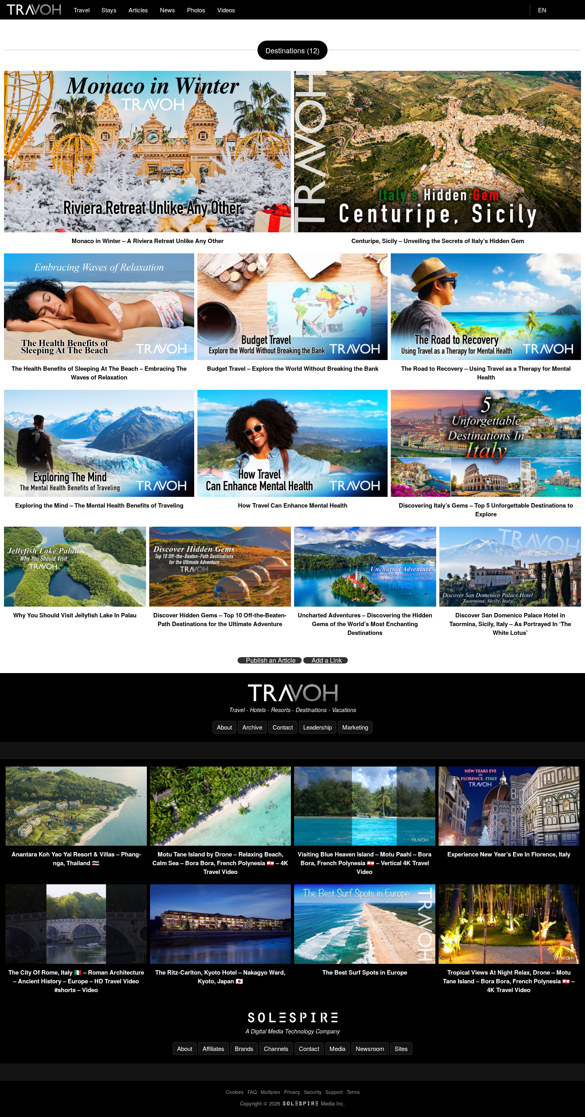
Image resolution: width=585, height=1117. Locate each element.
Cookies (235, 1091)
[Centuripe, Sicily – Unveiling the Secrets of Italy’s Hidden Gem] (437, 229)
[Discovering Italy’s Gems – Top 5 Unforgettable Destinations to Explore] (486, 493)
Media (337, 1048)
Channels (276, 1048)
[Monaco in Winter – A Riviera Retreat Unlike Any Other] (147, 229)
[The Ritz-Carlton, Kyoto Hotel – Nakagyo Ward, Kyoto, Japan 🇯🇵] (220, 961)
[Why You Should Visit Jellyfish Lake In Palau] (75, 603)
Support (334, 1091)
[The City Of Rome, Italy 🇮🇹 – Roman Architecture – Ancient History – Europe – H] (76, 961)
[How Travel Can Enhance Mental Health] (292, 493)
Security (313, 1091)
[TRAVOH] (292, 692)
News (167, 10)
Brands (244, 1048)
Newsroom (370, 1048)
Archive (252, 727)
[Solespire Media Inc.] (292, 1017)
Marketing (355, 727)
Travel (82, 10)
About (224, 727)
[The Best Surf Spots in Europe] (364, 961)
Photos (196, 10)
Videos (226, 10)
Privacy (292, 1091)
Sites (401, 1048)
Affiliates (213, 1048)
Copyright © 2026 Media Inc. (292, 1103)
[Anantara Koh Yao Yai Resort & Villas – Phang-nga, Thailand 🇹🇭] (76, 843)
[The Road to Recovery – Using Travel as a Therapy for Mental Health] (486, 357)
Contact (283, 727)
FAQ (252, 1091)
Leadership (317, 727)
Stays (109, 10)
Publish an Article (271, 660)
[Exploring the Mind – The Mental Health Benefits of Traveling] (99, 493)
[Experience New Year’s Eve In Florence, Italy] (509, 843)
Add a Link (327, 660)
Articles (138, 10)
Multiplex (270, 1091)
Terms (353, 1091)
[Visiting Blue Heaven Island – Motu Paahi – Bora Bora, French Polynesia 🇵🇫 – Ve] (364, 843)
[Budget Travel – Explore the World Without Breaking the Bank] (292, 357)
